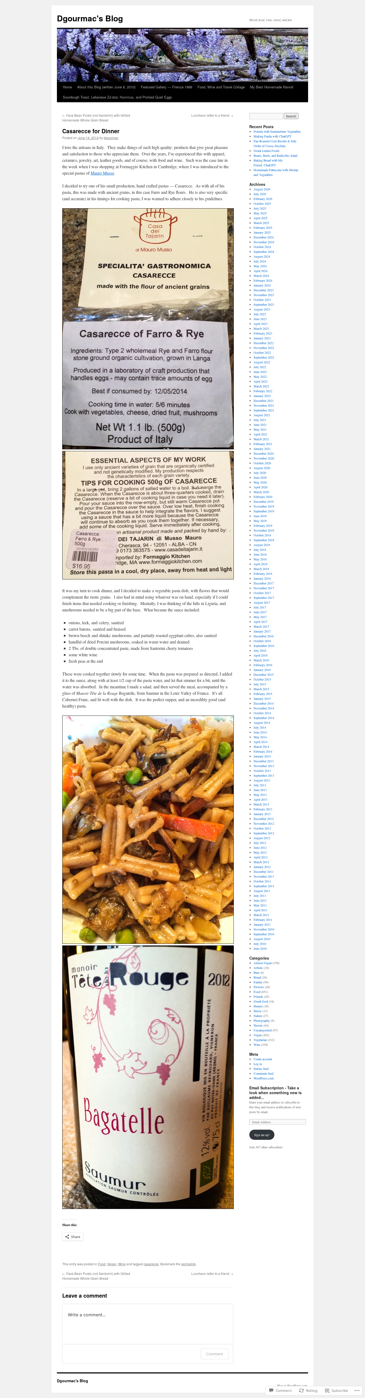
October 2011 (262, 881)
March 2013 (261, 804)
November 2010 (264, 929)
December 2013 (264, 761)
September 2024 (264, 251)
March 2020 (261, 492)
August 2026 (262, 189)
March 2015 (261, 689)
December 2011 (264, 871)
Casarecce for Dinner (90, 131)
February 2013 (263, 809)
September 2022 (264, 357)
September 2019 (264, 511)
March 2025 (261, 223)
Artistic (258, 967)
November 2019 (264, 506)
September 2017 (264, 597)
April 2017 (260, 621)
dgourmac (111, 137)
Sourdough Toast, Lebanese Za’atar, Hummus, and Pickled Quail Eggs (117, 97)
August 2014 (262, 722)
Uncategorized (263, 1030)
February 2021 (263, 444)
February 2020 (263, 496)
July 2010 (260, 943)
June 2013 (260, 790)
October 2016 (262, 641)
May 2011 (260, 905)
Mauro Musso (102, 173)
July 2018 (260, 549)
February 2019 (263, 525)
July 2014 (260, 727)
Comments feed (263, 1073)
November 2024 (264, 242)
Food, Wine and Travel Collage (221, 86)
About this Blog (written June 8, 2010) (106, 86)
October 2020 (262, 463)
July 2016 (260, 650)
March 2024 (261, 275)
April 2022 (260, 381)
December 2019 (264, 501)
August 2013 (262, 780)
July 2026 (260, 194)
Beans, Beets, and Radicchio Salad (275, 155)
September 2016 (264, 645)
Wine (122, 1264)
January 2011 (262, 924)
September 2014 (264, 718)
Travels (258, 1025)
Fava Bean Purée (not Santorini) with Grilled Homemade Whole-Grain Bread (96, 117)
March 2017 (261, 626)
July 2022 (260, 367)
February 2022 (263, 391)
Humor (258, 1006)
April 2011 (260, 910)
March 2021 (261, 439)
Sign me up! (262, 1135)
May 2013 (260, 794)
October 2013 (262, 770)
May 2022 (260, 376)
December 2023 (264, 290)
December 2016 (264, 636)
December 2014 (264, 703)
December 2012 (264, 818)
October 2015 (262, 679)
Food (102, 1264)
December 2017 (264, 583)
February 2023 (263, 333)
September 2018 (264, 540)
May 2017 (260, 617)
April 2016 (260, 655)
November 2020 (264, 458)
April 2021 (260, 434)
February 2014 (263, 751)
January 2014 (262, 756)
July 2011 (260, 895)
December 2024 (264, 237)
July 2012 (260, 843)
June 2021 (260, 424)
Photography (262, 1020)
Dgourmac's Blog (90, 18)
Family (258, 982)
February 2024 (263, 280)
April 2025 (260, 218)
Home (67, 86)
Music (258, 1011)
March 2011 (261, 915)
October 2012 (262, 828)
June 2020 (260, 477)
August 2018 (262, 545)
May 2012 (260, 852)
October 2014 (262, 713)
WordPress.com (264, 1078)
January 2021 (262, 448)
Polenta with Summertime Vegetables (277, 131)
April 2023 (260, 323)
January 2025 (262, 232)
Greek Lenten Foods (266, 150)
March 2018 (261, 569)
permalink (188, 1264)
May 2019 (260, 521)
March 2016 (261, 660)
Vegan (112, 1264)
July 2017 (260, 607)
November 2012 (264, 823)
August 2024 (262, 256)
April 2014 (260, 742)
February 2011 (263, 919)
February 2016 (263, 665)
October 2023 (262, 299)
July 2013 (260, 785)
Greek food (261, 1001)
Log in (258, 1064)
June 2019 (260, 516)
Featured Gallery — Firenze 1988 (166, 86)
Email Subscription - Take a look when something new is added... (275, 1092)
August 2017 (262, 602)
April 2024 (260, 271)
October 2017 (262, 593)
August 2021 (262, 415)
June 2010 (260, 948)
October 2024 (262, 247)
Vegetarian (260, 1040)
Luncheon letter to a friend (212, 115)
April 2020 (260, 487)
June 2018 (260, 554)
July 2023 (260, 314)
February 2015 (263, 694)
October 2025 (262, 203)
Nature (258, 1016)
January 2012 (262, 867)
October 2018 (262, 535)
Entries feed (261, 1068)
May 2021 (260, 429)
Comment (214, 1354)
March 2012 (261, 862)
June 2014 (260, 732)
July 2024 (260, 261)
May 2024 (260, 266)
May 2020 (260, 482)
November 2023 (264, 295)
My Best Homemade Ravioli (271, 86)
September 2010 (264, 934)
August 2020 (262, 468)
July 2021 (260, 420)
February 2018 (263, 573)
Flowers (259, 987)
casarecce (151, 1264)
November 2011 (264, 876)
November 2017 (264, 588)
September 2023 (264, 304)
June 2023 (260, 319)
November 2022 (264, 347)
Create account (263, 1059)
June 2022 (260, 372)
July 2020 (260, 472)
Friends (258, 996)
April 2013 (260, 799)
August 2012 (262, 838)
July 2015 (260, 684)
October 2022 (262, 352)
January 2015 (262, 698)
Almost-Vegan (263, 963)
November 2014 (264, 708)
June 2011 (260, 900)
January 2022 (262, 396)
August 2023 (262, 309)
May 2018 (260, 559)
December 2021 (264, 400)
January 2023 (262, 338)
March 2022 (261, 386)
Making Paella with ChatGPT (272, 136)
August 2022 (262, 362)
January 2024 (262, 285)
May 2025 (260, 213)
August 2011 (262, 891)
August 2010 (262, 939)
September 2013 (264, 775)
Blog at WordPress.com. (292, 1385)
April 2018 (260, 564)
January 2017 (262, 631)
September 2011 (264, 886)
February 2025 (263, 227)
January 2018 (262, 578)
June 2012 (260, 847)
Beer (256, 972)
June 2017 (260, 612)
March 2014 (261, 746)
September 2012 (264, 833)
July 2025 (260, 208)
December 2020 (264, 453)
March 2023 (261, 328)
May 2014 (260, 737)
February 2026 (263, 199)
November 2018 (264, 530)
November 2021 (264, 405)
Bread (257, 977)
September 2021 (264, 410)
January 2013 (262, 814)
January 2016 (262, 669)
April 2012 (260, 857)
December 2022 (264, 343)
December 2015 (264, 674)
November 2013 (264, 766)
